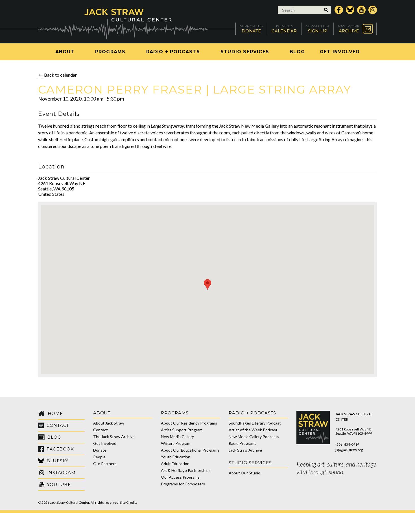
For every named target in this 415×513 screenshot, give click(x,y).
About (65, 51)
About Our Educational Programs (190, 450)
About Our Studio (244, 472)
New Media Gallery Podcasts (254, 436)
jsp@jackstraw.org (349, 450)
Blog (297, 51)
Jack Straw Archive (245, 450)
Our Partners (105, 463)
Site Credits (128, 502)
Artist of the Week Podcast (253, 429)
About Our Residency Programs (189, 423)
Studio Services (244, 51)
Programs (110, 51)
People (99, 456)
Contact (100, 429)
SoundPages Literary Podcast (255, 423)
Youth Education (175, 456)
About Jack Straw (108, 423)
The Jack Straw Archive (114, 436)
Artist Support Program (181, 429)
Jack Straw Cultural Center (64, 178)
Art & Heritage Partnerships (186, 470)
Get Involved (340, 51)
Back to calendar (60, 74)
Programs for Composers (183, 483)
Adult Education (175, 463)
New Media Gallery (177, 436)
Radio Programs (242, 443)
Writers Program (175, 443)
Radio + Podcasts (173, 51)
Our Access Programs (180, 477)
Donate (99, 450)
